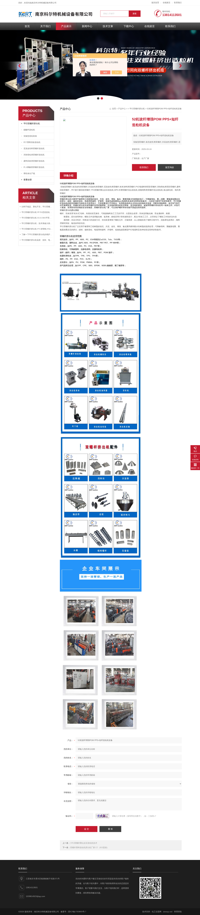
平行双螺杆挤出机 (32, 123)
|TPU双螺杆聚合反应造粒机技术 (83, 843)
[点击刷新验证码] (102, 816)
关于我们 (45, 26)
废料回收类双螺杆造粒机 (34, 161)
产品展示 (66, 26)
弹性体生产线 (29, 173)
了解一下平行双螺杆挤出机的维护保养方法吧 (37, 234)
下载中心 (129, 26)
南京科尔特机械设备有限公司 (44, 3)
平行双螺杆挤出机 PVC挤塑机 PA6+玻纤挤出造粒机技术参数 (37, 229)
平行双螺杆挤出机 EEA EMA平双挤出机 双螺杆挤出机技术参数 (37, 218)
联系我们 (178, 3)
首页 (27, 26)
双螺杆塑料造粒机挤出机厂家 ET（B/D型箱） (89, 848)
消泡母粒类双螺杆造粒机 (34, 155)
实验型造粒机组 (30, 136)
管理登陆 (178, 912)
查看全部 (28, 180)
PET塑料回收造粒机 (32, 142)
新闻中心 (87, 26)
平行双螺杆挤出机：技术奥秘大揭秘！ (37, 223)
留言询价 (169, 167)
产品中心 (122, 109)
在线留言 (166, 3)
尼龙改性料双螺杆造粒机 (34, 149)
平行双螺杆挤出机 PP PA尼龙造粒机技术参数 (37, 212)
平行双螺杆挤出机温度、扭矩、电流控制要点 (37, 240)
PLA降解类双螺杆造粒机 (34, 167)
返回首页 (155, 3)
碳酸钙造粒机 (29, 130)
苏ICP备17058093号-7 (77, 912)
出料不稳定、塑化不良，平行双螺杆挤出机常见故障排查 (37, 207)
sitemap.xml (167, 912)
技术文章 (108, 26)
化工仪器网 (156, 912)
